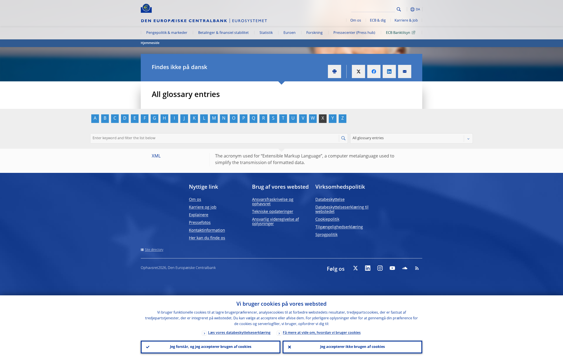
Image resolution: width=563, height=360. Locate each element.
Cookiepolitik (327, 219)
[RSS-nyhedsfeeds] (417, 268)
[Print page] (334, 71)
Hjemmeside (150, 43)
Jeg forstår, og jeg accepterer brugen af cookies (210, 347)
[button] (406, 9)
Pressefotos (200, 223)
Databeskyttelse (330, 200)
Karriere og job (202, 207)
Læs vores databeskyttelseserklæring (239, 333)
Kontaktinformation (207, 230)
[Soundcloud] (404, 268)
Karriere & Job (406, 20)
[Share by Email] (404, 71)
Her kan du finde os (207, 238)
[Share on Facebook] (373, 71)
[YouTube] (392, 268)
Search (398, 9)
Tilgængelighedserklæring (339, 227)
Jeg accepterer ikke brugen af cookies (352, 347)
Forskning (314, 33)
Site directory (154, 249)
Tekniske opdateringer (272, 212)
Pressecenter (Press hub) (354, 33)
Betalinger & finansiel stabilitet (223, 33)
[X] (355, 268)
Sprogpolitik (326, 235)
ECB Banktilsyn (398, 33)
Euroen (289, 33)
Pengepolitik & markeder (166, 33)
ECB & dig (378, 20)
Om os (355, 20)
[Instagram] (380, 268)
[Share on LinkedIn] (389, 71)
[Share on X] (358, 71)
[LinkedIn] (367, 268)
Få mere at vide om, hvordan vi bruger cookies (322, 333)
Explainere (198, 215)
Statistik (266, 33)
